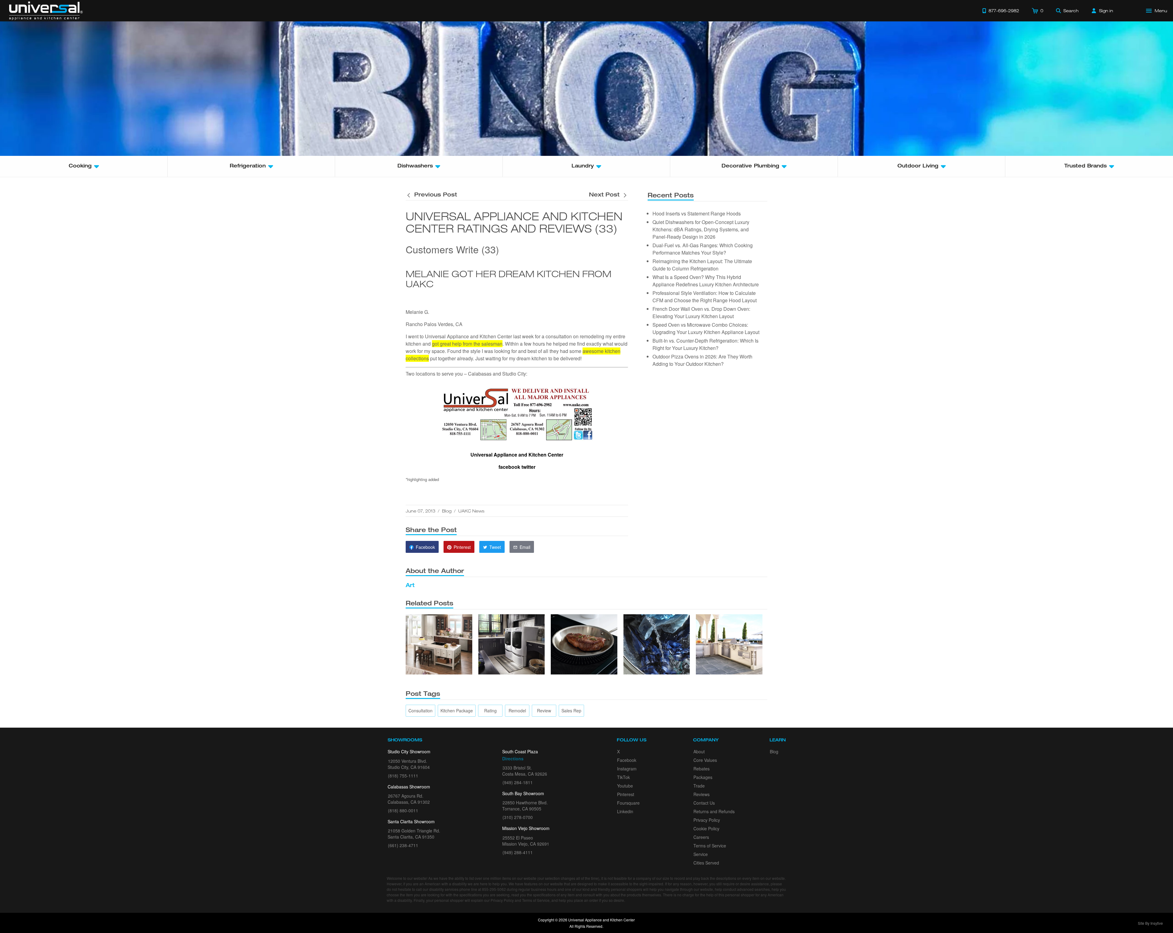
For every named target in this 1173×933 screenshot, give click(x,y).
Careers (701, 837)
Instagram (627, 769)
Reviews (701, 794)
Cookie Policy (706, 828)
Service (700, 854)
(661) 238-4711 (403, 845)
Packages (702, 777)
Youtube (625, 786)
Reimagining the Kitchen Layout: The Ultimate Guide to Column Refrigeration (702, 265)
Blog (446, 510)
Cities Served (706, 863)
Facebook (626, 760)
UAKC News (471, 510)
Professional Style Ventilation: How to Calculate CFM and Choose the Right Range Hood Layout (704, 296)
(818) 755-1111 (403, 776)
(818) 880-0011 (403, 810)
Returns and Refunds (714, 811)
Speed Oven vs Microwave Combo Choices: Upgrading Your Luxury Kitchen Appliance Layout (705, 328)
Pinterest (625, 794)
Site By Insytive (1150, 923)
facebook (509, 466)
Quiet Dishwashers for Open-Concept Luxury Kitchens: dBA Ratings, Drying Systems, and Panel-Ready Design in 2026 (700, 229)
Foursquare (628, 803)
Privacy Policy (706, 820)
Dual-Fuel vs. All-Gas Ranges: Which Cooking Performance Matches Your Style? (702, 249)
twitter (528, 466)
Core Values (705, 760)
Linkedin (625, 811)
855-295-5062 (494, 889)
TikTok (623, 777)
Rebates (701, 769)
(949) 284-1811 (517, 782)
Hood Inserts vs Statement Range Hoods (696, 213)
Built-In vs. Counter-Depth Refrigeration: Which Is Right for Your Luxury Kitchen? (705, 344)
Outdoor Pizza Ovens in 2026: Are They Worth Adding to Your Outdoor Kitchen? (702, 360)
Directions (513, 758)
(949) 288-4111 (517, 852)
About (699, 751)
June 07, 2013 (420, 510)
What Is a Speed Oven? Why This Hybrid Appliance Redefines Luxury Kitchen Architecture (705, 281)
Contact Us (704, 803)
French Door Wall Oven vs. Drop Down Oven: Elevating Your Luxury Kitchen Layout (701, 312)
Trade (699, 786)
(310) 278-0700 (517, 817)
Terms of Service (709, 846)
